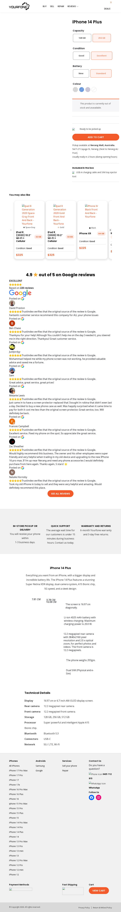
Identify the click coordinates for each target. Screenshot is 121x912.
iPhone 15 (14, 817)
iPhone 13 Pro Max (18, 841)
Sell (52, 6)
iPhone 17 (14, 780)
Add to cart (96, 137)
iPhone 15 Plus (16, 813)
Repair (61, 6)
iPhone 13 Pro (16, 846)
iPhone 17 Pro (16, 775)
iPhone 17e (14, 784)
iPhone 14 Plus (16, 832)
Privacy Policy (84, 907)
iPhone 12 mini (16, 869)
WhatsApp (94, 787)
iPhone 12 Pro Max (18, 860)
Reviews (72, 6)
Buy (45, 6)
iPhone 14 (14, 836)
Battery (77, 66)
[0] (108, 4)
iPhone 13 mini (16, 850)
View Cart (98, 890)
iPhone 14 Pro (16, 827)
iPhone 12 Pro (16, 865)
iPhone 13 (14, 855)
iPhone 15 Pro (16, 808)
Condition (79, 48)
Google (39, 770)
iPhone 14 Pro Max (18, 822)
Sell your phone (69, 765)
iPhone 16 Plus (16, 794)
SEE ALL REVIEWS (60, 493)
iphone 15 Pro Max (18, 803)
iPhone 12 (14, 874)
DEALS (107, 8)
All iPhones (14, 765)
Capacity (78, 30)
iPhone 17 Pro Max (18, 770)
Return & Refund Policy (102, 907)
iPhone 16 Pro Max (18, 789)
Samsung (40, 765)
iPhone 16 (14, 798)
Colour (77, 84)
